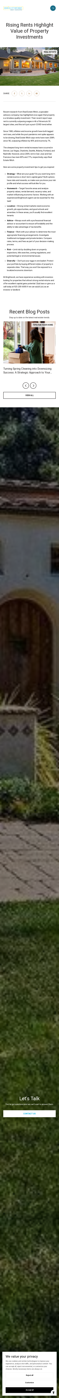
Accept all (29, 1390)
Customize (29, 1383)
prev (26, 385)
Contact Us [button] (29, 1114)
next (33, 385)
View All (29, 395)
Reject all (29, 1375)
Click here (40, 283)
